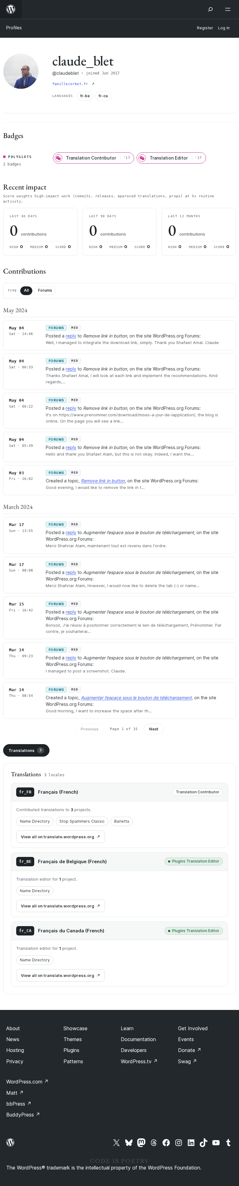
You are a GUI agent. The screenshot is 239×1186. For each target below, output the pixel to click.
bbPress (18, 1104)
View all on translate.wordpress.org (57, 836)
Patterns (73, 1061)
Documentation (138, 1039)
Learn (127, 1028)
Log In (224, 28)
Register (205, 28)
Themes (72, 1039)
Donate (189, 1050)
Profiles (14, 27)
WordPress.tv (139, 1061)
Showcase (75, 1028)
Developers (134, 1050)
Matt (15, 1093)
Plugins (71, 1050)
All (26, 290)
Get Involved (193, 1028)
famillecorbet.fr (71, 84)
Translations (25, 750)
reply (71, 335)
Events (186, 1039)
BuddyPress (23, 1115)
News (12, 1039)
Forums (45, 290)
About (13, 1028)
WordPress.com (27, 1081)
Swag (187, 1061)
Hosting (15, 1050)
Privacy (14, 1061)
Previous (90, 728)
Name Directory (35, 821)
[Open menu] (229, 9)
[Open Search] (210, 9)
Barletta (121, 821)
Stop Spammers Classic (82, 821)
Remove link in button (103, 480)
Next (153, 728)
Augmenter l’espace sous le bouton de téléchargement (136, 697)
